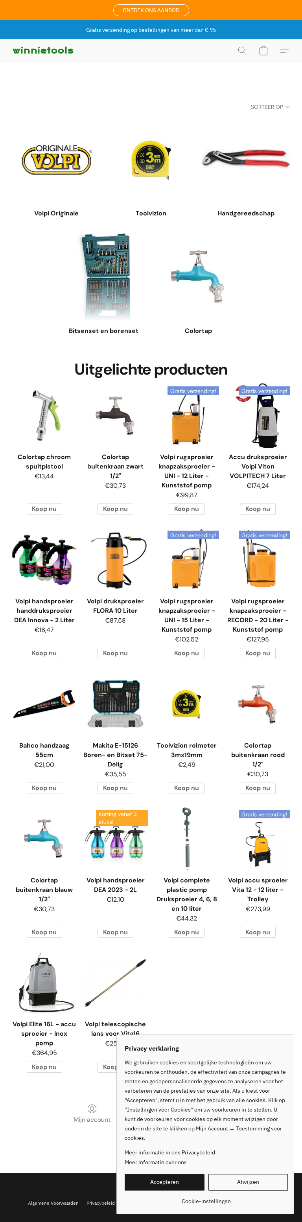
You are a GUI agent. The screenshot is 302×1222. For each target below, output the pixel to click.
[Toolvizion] (151, 159)
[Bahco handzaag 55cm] (44, 704)
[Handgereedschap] (246, 159)
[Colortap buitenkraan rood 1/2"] (257, 704)
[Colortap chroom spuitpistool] (44, 415)
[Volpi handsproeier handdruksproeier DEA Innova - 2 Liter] (44, 559)
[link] (206, 1198)
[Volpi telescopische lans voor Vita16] (115, 982)
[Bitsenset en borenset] (103, 277)
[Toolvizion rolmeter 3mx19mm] (186, 704)
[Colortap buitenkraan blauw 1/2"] (44, 839)
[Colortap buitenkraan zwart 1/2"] (115, 415)
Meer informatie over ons (156, 1162)
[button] (151, 10)
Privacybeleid (101, 1203)
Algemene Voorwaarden (53, 1203)
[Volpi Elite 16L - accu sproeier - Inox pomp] (44, 982)
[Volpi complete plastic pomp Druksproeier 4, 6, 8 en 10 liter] (186, 839)
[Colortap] (198, 277)
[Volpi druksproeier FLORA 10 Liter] (115, 559)
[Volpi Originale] (56, 159)
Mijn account (92, 1119)
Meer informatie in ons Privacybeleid (170, 1152)
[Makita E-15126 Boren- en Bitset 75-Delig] (115, 704)
